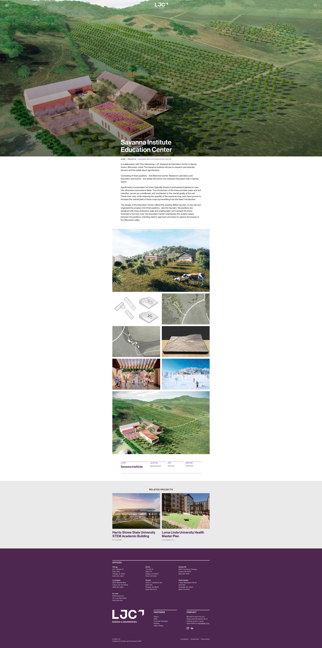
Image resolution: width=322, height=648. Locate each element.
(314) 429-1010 (117, 600)
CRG (155, 619)
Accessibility (184, 639)
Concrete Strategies (161, 621)
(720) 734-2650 (151, 576)
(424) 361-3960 (117, 587)
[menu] (7, 5)
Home (123, 159)
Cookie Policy (194, 639)
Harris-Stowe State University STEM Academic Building (133, 534)
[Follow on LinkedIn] (192, 628)
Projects (132, 159)
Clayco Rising (158, 625)
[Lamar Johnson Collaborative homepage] (161, 5)
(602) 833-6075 (151, 589)
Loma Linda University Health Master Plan (183, 534)
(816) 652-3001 (184, 574)
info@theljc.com (203, 623)
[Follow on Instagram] (188, 628)
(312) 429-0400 (118, 576)
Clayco (156, 616)
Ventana (156, 623)
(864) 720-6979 (184, 589)
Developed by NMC (135, 641)
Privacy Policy (205, 639)
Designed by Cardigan (119, 641)
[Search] (315, 5)
